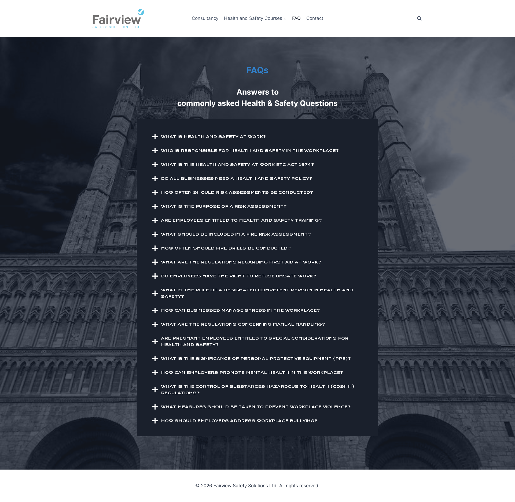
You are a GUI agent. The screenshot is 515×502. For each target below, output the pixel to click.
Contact (314, 18)
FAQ (296, 18)
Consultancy (205, 18)
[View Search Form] (419, 18)
